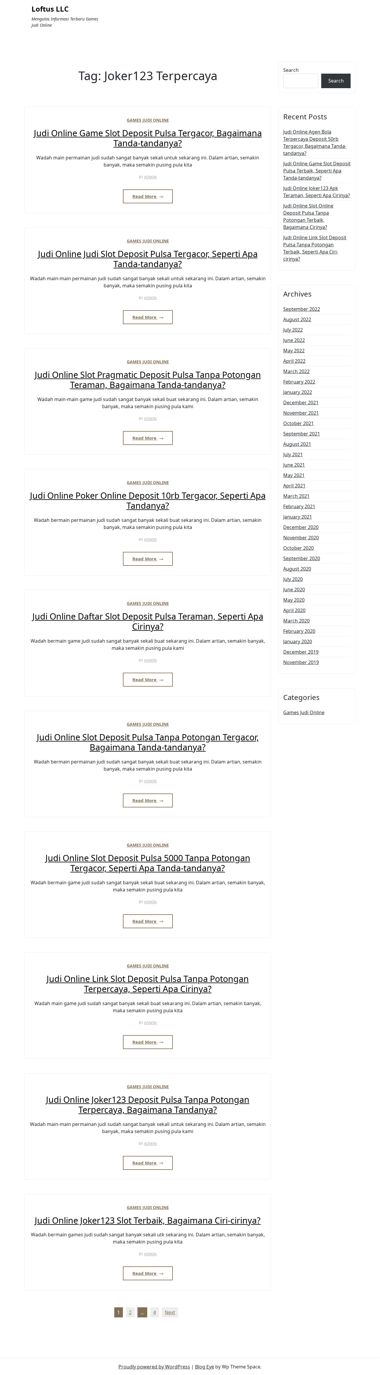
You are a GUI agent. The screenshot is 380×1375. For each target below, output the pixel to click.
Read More (145, 196)
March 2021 (296, 496)
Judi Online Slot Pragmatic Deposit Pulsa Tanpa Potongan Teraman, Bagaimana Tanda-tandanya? (148, 380)
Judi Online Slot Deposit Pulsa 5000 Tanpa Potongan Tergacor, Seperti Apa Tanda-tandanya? (147, 863)
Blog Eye (204, 1366)
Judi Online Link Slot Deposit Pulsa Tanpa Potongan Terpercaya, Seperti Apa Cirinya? (148, 984)
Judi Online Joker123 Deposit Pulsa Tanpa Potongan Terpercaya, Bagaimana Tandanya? (147, 1104)
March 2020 (296, 620)
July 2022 (293, 330)
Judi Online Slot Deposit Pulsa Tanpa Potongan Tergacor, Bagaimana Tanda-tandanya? (148, 742)
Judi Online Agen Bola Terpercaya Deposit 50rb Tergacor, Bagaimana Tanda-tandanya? (314, 142)
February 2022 (299, 381)
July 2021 (293, 454)
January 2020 (297, 641)
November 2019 (301, 662)
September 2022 (301, 309)
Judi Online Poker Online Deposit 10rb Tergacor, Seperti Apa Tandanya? (148, 500)
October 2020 (298, 548)
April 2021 (294, 485)
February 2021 (299, 506)
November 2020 (301, 537)
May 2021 (294, 475)
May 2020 (294, 600)
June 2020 (294, 589)
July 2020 (293, 579)
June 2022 (294, 340)
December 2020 (301, 527)
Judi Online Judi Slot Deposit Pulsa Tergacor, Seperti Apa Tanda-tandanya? (148, 259)
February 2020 (299, 631)
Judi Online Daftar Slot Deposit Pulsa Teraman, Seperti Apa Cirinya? (147, 621)
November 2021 (301, 413)
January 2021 (297, 517)
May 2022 (294, 350)
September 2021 (301, 433)
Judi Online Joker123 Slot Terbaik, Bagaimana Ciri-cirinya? (148, 1220)
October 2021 (298, 423)
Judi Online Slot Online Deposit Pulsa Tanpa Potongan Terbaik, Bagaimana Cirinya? (308, 216)
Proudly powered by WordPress (154, 1366)
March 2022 (296, 371)
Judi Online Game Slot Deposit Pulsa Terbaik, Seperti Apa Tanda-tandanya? (317, 170)
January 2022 (297, 392)
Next (170, 1312)
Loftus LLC (50, 9)
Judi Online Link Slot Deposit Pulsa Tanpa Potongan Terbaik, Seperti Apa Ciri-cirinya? (314, 248)
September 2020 (301, 558)
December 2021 (301, 402)
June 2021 (294, 465)
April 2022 (294, 361)
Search (291, 70)
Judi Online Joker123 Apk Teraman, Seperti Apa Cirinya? (316, 192)
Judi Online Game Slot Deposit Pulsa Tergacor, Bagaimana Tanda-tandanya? (148, 138)
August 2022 (297, 319)
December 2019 (301, 652)
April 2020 (294, 610)
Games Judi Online (148, 120)
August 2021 (297, 444)
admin (150, 177)
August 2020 (297, 568)
